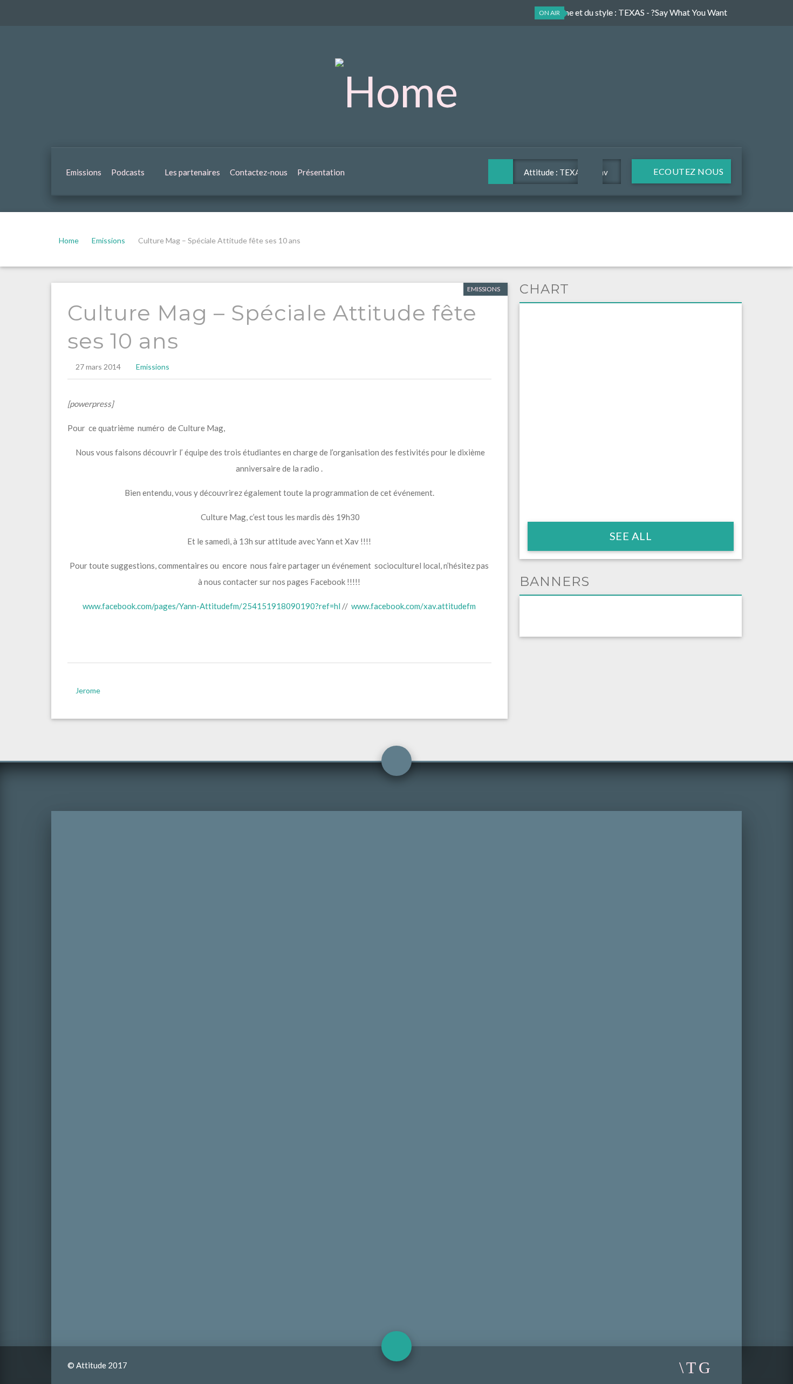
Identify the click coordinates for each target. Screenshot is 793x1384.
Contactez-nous (259, 172)
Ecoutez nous (688, 171)
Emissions (83, 172)
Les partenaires (192, 172)
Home (69, 240)
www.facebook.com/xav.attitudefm (413, 606)
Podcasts (128, 172)
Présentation (321, 172)
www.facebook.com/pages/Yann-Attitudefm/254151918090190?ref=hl (211, 606)
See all (631, 535)
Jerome (88, 690)
